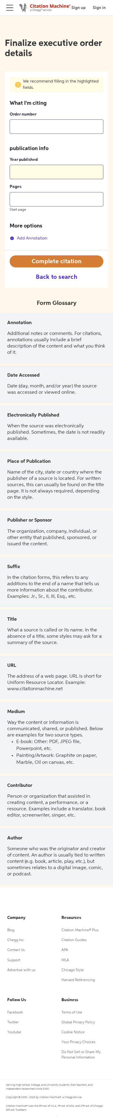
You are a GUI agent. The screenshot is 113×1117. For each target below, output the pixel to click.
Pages (15, 187)
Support (13, 960)
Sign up (78, 8)
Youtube (14, 1032)
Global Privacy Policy (78, 1022)
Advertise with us (21, 970)
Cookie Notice (73, 1032)
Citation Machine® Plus (80, 930)
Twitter (13, 1022)
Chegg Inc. (16, 940)
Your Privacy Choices (78, 1042)
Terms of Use (71, 1012)
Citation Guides (73, 940)
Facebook (15, 1012)
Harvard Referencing (78, 980)
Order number (23, 114)
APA (64, 950)
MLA (65, 960)
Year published (24, 160)
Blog (10, 930)
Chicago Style (72, 970)
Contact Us (16, 950)
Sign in (99, 8)
